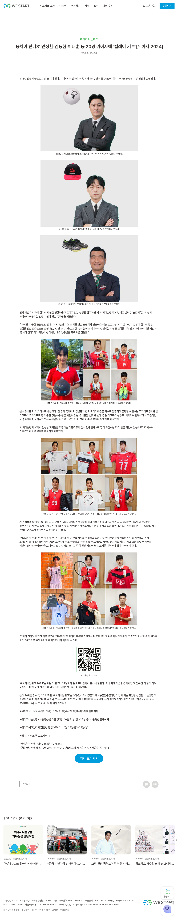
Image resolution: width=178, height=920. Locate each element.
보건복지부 (65, 910)
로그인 (146, 6)
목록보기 (26, 783)
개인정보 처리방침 (11, 910)
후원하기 (167, 5)
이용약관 (25, 910)
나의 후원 (108, 5)
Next (176, 840)
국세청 (55, 910)
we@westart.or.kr (125, 900)
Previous (1, 840)
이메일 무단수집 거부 (40, 910)
